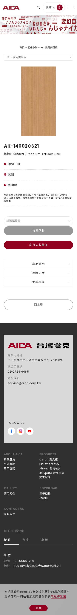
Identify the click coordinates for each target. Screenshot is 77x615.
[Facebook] (11, 431)
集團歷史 (9, 459)
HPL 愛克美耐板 (49, 47)
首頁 (22, 47)
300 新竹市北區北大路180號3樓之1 (37, 566)
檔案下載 (38, 230)
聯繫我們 (9, 514)
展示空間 (9, 468)
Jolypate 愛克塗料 (51, 473)
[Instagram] (20, 431)
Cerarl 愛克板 (48, 459)
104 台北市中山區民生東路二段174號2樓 (35, 360)
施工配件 (45, 477)
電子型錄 (45, 493)
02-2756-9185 (18, 372)
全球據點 (9, 464)
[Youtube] (29, 431)
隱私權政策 (58, 597)
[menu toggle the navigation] (71, 7)
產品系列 (32, 47)
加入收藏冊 (40, 245)
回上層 (38, 305)
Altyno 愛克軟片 (50, 468)
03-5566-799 (24, 561)
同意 (38, 608)
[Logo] (11, 7)
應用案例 (9, 493)
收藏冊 (43, 498)
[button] (38, 7)
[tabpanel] (38, 24)
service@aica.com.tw (24, 383)
